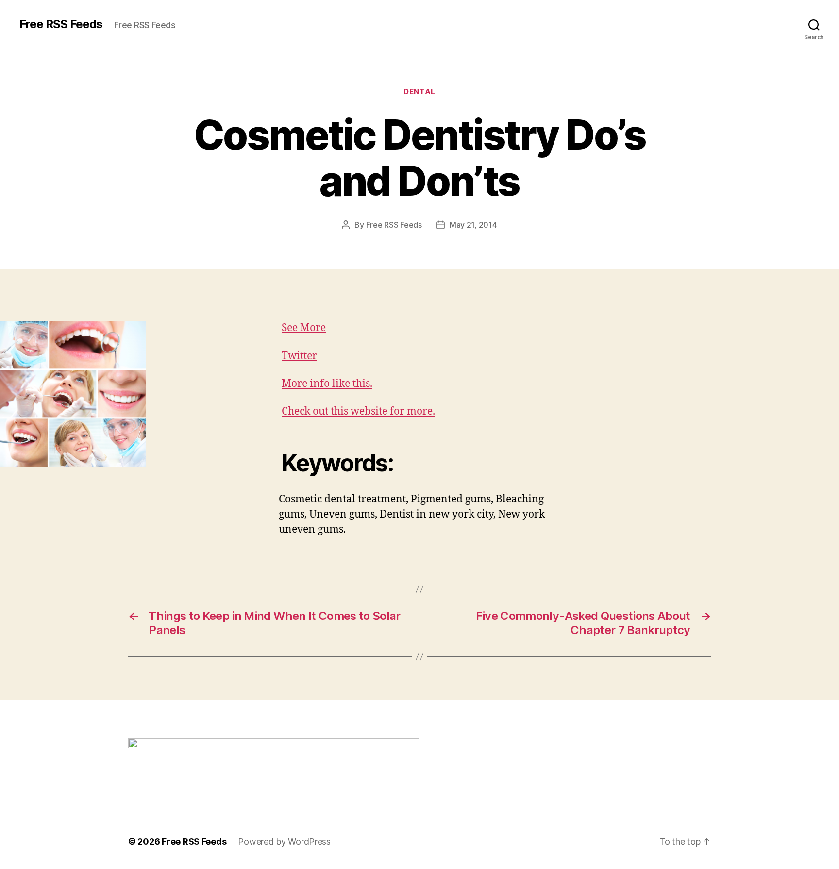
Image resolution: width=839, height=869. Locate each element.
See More (304, 327)
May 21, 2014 (473, 225)
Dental (419, 91)
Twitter (299, 356)
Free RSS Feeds (60, 24)
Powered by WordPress (284, 841)
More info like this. (327, 383)
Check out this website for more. (358, 411)
